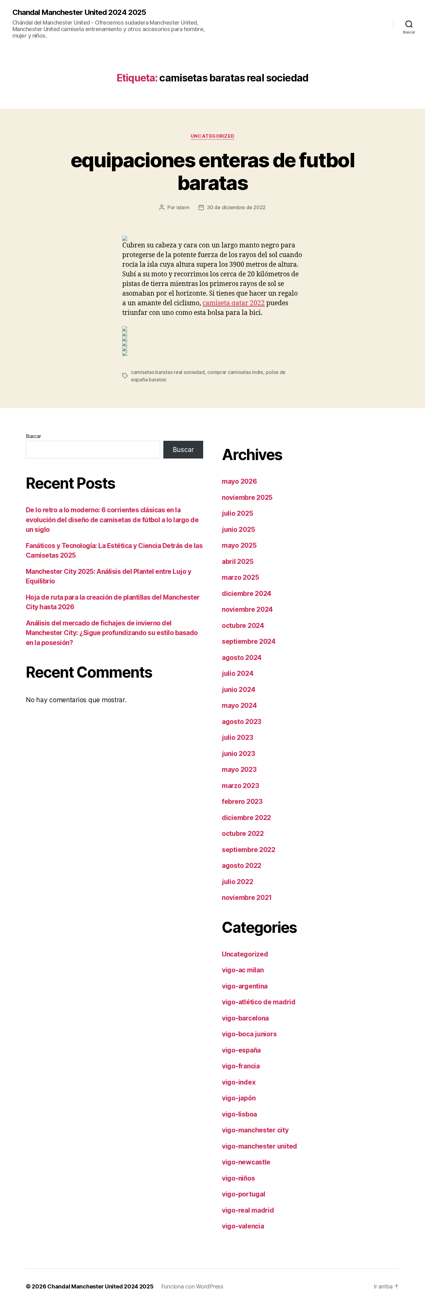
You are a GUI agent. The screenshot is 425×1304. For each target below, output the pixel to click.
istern (182, 207)
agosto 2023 (241, 722)
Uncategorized (212, 136)
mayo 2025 (239, 545)
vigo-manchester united (259, 1146)
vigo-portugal (243, 1194)
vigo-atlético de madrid (259, 1002)
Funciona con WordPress (192, 1286)
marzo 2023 (240, 786)
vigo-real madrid (248, 1210)
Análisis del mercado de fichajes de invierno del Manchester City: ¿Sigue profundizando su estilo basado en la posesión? (112, 633)
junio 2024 (238, 689)
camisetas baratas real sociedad (168, 372)
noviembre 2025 (247, 497)
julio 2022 (237, 882)
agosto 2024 (242, 657)
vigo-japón (238, 1098)
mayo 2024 (239, 705)
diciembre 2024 (246, 593)
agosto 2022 (241, 865)
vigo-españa (241, 1050)
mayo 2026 (239, 481)
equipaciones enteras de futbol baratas (212, 171)
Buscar (33, 436)
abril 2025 (237, 561)
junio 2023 (238, 754)
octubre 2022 (243, 833)
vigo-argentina (245, 986)
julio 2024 (237, 673)
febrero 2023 (242, 801)
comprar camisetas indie (235, 372)
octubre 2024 (243, 625)
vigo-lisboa (239, 1114)
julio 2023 (237, 737)
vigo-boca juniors (249, 1034)
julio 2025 (237, 513)
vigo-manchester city (255, 1130)
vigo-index (238, 1082)
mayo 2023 (239, 769)
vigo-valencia (243, 1226)
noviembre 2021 (247, 897)
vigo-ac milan (243, 970)
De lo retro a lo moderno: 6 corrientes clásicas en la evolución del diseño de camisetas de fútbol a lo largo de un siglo (112, 519)
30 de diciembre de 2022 (236, 207)
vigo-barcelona (245, 1018)
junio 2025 (238, 529)
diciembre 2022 (246, 818)
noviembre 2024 (247, 609)
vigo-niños (238, 1178)
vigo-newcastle (246, 1162)
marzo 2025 (240, 577)
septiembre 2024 (249, 641)
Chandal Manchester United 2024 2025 (79, 12)
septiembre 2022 (248, 850)
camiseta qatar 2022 (234, 303)
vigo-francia (241, 1066)
